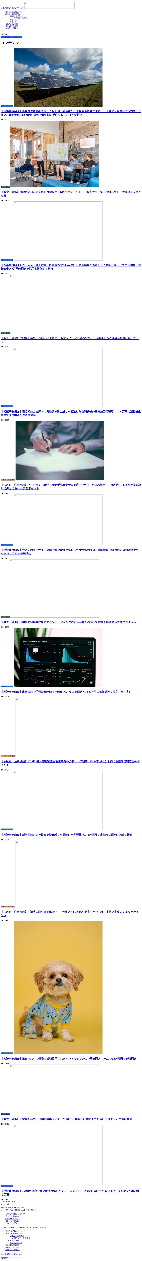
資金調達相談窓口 (12, 1219)
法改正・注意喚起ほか (13, 14)
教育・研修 (14, 1240)
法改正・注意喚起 (17, 1236)
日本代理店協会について (15, 1214)
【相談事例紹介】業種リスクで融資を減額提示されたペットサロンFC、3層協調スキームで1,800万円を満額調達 (68, 1058)
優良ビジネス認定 (12, 1221)
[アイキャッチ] (58, 106)
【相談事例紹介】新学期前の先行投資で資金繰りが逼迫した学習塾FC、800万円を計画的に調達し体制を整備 (66, 834)
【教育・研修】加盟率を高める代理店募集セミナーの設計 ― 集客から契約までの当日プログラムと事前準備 (66, 1119)
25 (8, 1204)
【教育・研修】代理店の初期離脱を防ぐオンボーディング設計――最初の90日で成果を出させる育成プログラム (68, 622)
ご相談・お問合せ (11, 28)
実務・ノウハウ (16, 1243)
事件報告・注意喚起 (21, 18)
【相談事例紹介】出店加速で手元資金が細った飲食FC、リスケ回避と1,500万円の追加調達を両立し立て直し (66, 691)
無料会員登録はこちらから (11, 1254)
